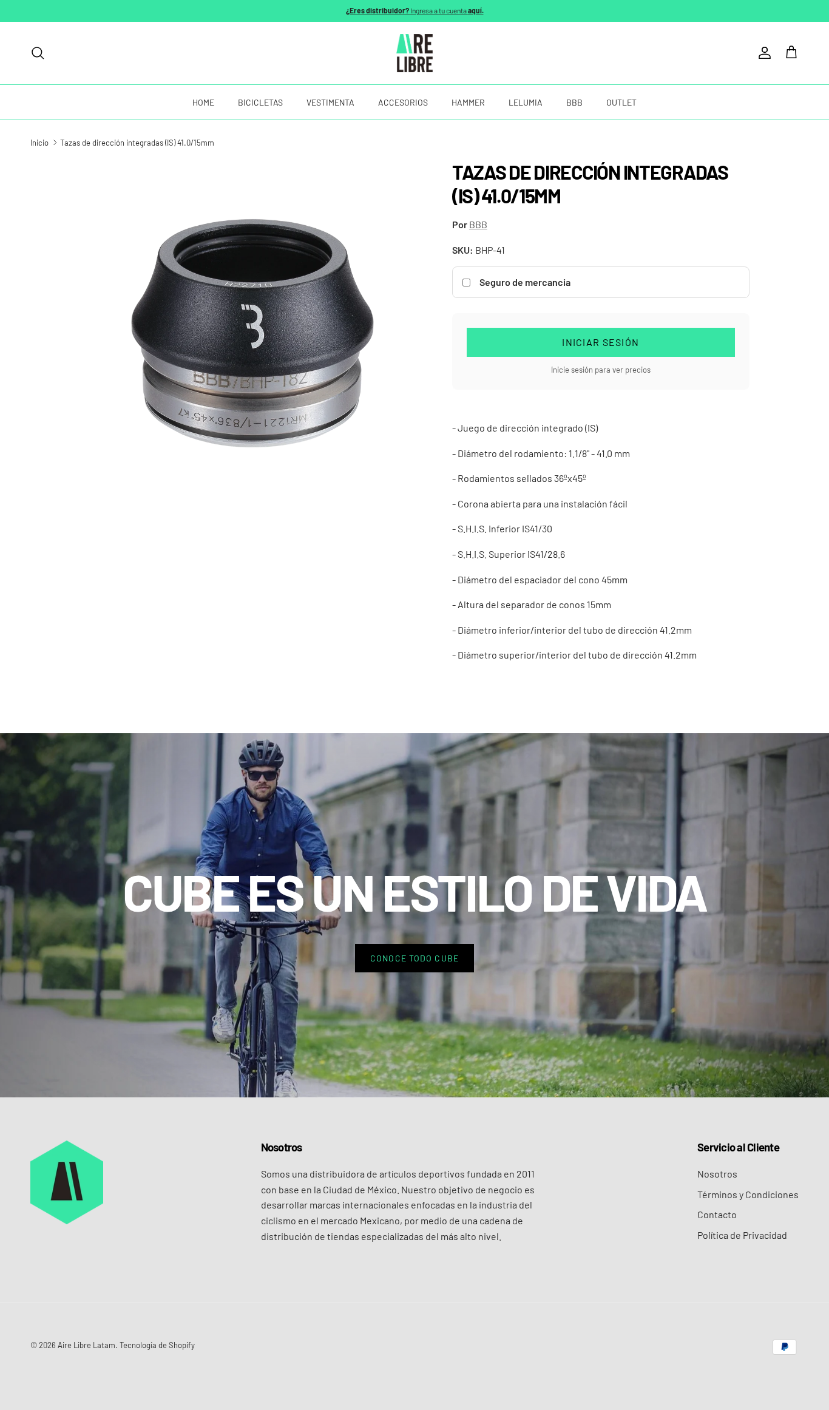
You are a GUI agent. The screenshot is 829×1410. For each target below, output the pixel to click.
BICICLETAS (260, 102)
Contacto (717, 1214)
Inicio (39, 142)
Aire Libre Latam (86, 1345)
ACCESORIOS (403, 102)
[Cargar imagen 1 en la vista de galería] (252, 333)
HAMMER (468, 102)
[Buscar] (37, 53)
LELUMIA (526, 102)
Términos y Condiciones (748, 1194)
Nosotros (717, 1173)
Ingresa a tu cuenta (415, 10)
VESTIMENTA (330, 102)
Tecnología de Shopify (157, 1345)
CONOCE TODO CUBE (414, 958)
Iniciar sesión (600, 342)
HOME (203, 102)
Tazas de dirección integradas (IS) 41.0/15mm (137, 142)
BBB (574, 102)
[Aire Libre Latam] (414, 53)
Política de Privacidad (742, 1235)
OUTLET (621, 102)
